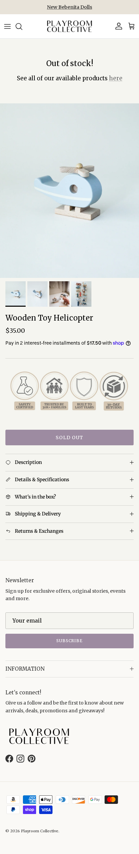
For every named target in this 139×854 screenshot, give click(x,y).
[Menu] (7, 26)
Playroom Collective (39, 831)
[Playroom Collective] (69, 26)
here (115, 78)
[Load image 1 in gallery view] (69, 190)
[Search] (22, 26)
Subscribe (69, 640)
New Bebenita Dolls (69, 7)
